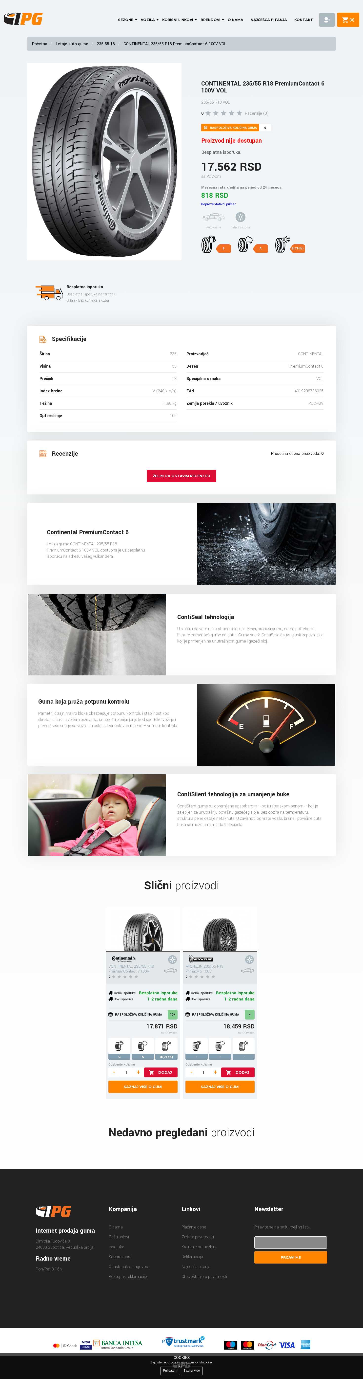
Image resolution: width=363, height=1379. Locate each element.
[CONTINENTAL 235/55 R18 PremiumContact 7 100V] (143, 929)
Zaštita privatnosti (198, 1237)
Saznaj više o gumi (143, 1087)
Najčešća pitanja (269, 20)
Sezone (125, 20)
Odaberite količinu (121, 1064)
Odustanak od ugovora (129, 1266)
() (350, 20)
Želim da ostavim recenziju (181, 476)
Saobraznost (120, 1257)
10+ (172, 1014)
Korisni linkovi (177, 20)
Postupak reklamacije (128, 1276)
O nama (235, 20)
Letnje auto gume (72, 44)
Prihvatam (170, 1370)
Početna (39, 44)
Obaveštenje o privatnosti (204, 1276)
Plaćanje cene (194, 1227)
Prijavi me (291, 1257)
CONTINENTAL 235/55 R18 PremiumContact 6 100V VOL (174, 44)
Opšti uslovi (119, 1237)
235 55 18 (106, 44)
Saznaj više (191, 1370)
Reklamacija (192, 1257)
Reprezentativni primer (218, 204)
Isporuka (116, 1247)
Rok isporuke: (124, 999)
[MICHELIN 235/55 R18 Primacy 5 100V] (220, 929)
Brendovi (210, 20)
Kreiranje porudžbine (200, 1247)
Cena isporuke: (125, 993)
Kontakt (303, 20)
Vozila (148, 20)
